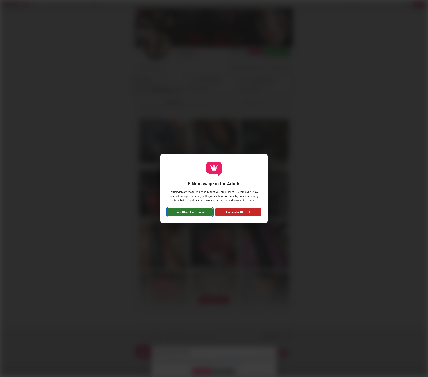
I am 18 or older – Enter (190, 212)
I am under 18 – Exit (238, 212)
